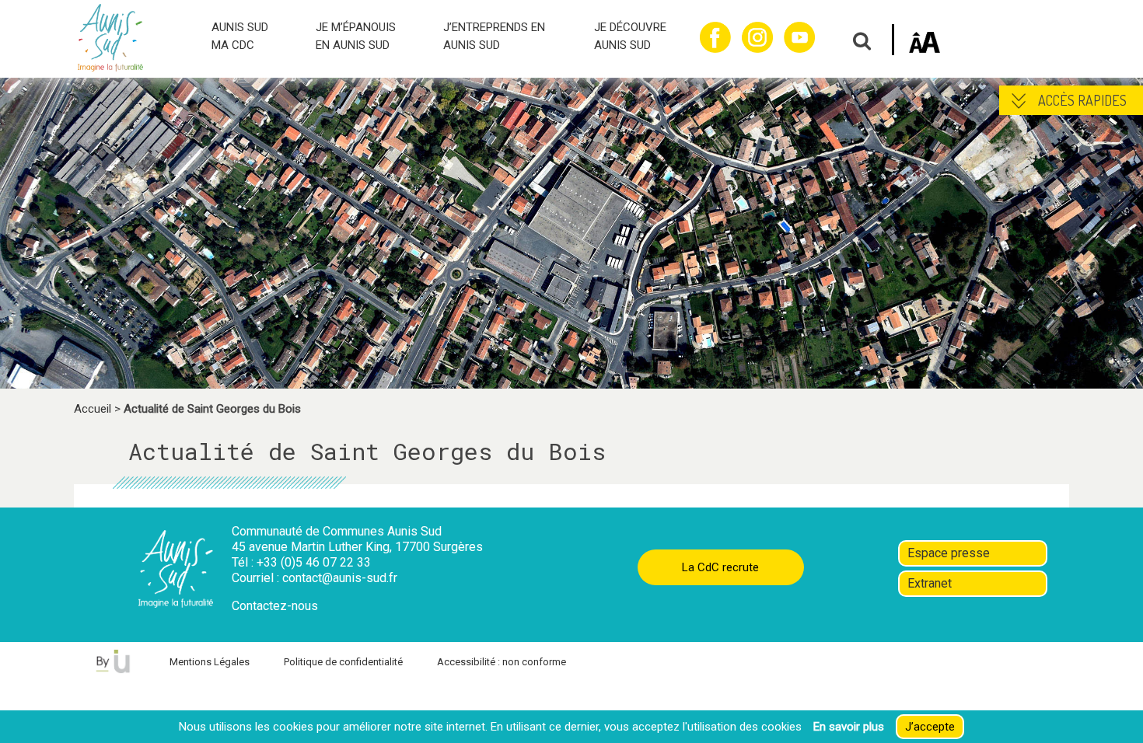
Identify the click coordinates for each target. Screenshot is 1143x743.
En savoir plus (848, 727)
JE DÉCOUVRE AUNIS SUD (630, 36)
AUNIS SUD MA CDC (239, 36)
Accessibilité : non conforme (501, 662)
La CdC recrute (720, 567)
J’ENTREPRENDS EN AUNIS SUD (494, 36)
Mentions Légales (210, 662)
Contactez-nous (275, 605)
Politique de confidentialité (343, 662)
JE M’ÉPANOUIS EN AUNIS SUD (356, 36)
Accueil (92, 409)
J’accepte (930, 727)
